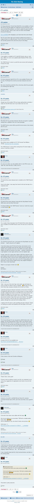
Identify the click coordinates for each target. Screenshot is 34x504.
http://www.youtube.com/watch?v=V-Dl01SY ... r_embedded (14, 425)
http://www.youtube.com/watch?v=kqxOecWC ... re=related (10, 272)
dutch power (6, 233)
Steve (6, 155)
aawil (6, 457)
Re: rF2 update (5, 52)
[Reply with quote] (30, 19)
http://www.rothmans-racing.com (9, 109)
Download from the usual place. (12, 143)
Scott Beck (3, 94)
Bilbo (13, 17)
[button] (20, 15)
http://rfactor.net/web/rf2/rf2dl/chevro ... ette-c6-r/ (12, 341)
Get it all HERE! (4, 34)
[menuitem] (4, 5)
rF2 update (4, 10)
